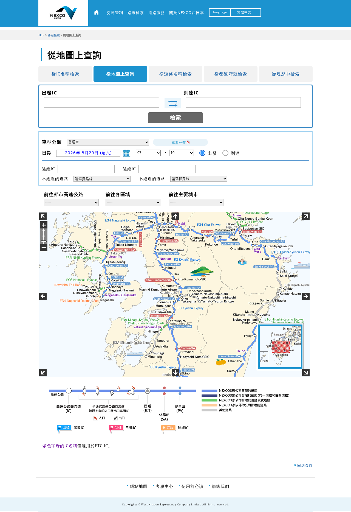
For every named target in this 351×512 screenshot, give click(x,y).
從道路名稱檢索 (175, 74)
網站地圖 (139, 486)
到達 (235, 153)
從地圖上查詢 (120, 74)
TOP (41, 35)
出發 (212, 153)
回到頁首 (305, 465)
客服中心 (164, 486)
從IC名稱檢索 (65, 74)
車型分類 (179, 142)
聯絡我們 (220, 486)
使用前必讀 (192, 486)
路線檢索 (54, 35)
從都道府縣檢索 (230, 74)
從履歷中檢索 (286, 74)
